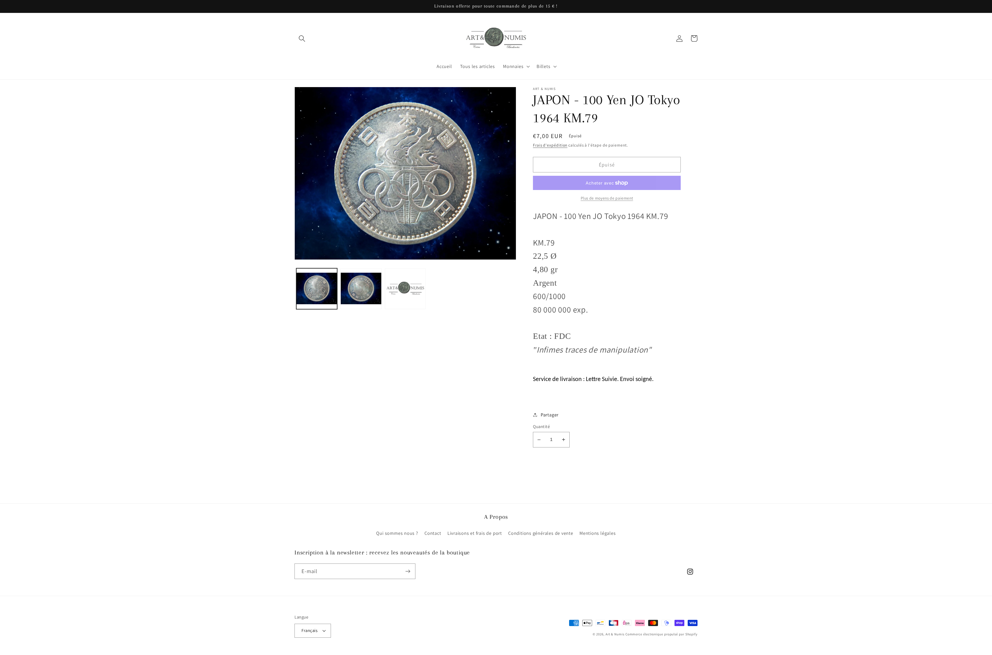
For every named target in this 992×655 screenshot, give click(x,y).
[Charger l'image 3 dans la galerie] (405, 288)
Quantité (541, 426)
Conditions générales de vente (540, 533)
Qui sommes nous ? (397, 533)
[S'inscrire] (407, 571)
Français (309, 630)
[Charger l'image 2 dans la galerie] (361, 288)
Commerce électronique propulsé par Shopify (661, 634)
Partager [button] (550, 415)
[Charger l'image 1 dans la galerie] (316, 288)
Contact (432, 533)
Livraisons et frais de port (474, 533)
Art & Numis (615, 634)
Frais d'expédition (550, 145)
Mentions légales (597, 533)
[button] (302, 38)
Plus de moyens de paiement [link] (607, 198)
